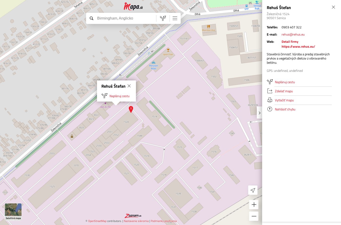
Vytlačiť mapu (284, 100)
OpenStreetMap (97, 221)
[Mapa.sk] (133, 6)
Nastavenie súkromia (136, 221)
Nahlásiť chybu (285, 109)
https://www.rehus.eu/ (298, 46)
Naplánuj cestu (119, 95)
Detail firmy (290, 41)
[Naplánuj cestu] (163, 18)
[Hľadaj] (91, 18)
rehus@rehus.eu (293, 34)
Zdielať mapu (284, 91)
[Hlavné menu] (175, 18)
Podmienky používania (164, 221)
